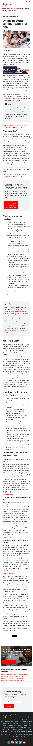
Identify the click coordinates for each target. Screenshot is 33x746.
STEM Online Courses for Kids (13, 717)
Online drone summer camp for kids (12, 676)
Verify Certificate (5, 731)
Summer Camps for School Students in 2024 (14, 674)
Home (4, 8)
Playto (19, 725)
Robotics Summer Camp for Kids (9, 725)
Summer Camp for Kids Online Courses (16, 311)
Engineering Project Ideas (11, 715)
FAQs (29, 727)
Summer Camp (15, 8)
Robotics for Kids (27, 725)
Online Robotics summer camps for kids (13, 680)
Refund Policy (28, 729)
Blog (8, 8)
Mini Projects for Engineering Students (21, 719)
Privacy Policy (20, 729)
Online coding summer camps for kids (12, 678)
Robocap (13, 727)
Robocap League (6, 727)
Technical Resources (21, 727)
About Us (3, 729)
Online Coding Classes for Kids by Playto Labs (19, 723)
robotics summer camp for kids (12, 98)
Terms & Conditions (11, 729)
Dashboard (29, 1)
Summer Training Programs (7, 721)
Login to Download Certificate (18, 731)
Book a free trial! (8, 494)
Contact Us (29, 731)
